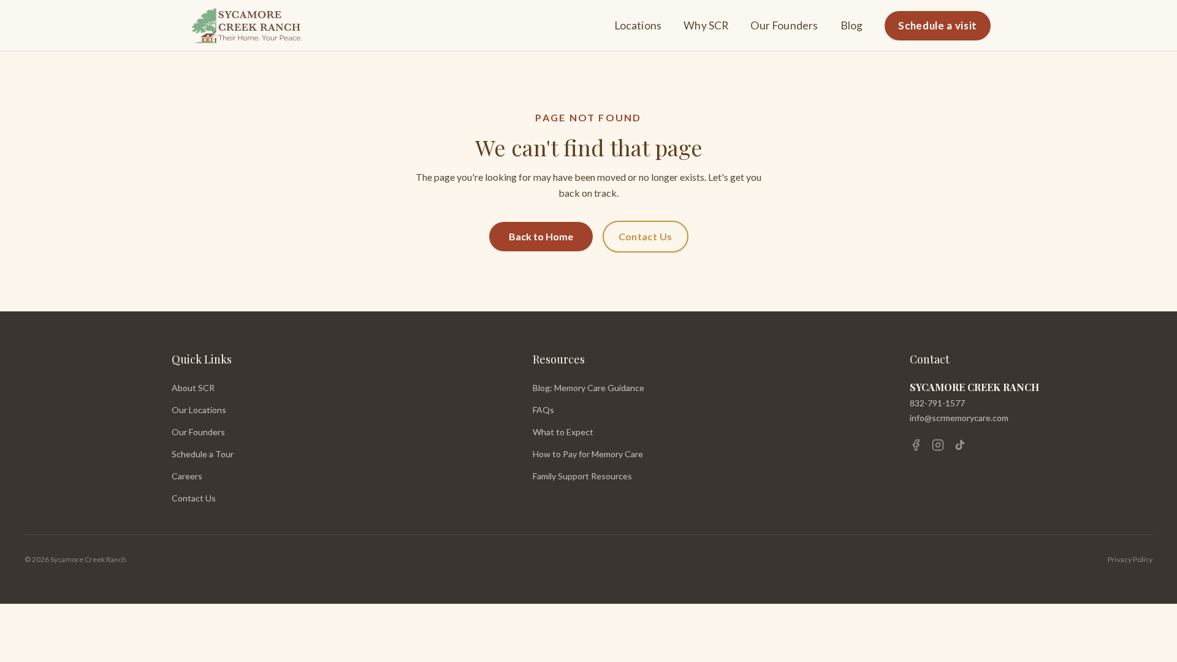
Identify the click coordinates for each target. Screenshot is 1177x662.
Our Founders (784, 25)
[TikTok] (960, 445)
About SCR (193, 387)
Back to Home (541, 236)
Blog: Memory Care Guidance (588, 387)
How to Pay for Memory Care (588, 454)
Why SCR (706, 25)
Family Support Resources (582, 476)
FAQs (543, 410)
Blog (851, 25)
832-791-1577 (937, 403)
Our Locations (199, 410)
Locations (638, 25)
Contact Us (645, 236)
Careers (187, 476)
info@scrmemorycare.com (959, 418)
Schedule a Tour (203, 454)
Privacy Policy (1130, 559)
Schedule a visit (937, 25)
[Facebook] (916, 445)
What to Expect (563, 432)
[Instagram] (938, 445)
